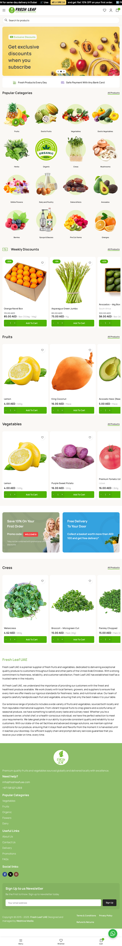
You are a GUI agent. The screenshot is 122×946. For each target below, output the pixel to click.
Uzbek (102, 483)
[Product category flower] (16, 187)
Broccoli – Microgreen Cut (65, 628)
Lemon (7, 398)
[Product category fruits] (16, 117)
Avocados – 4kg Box (109, 304)
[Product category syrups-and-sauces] (46, 223)
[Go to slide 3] (64, 71)
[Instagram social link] (16, 874)
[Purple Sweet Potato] (72, 456)
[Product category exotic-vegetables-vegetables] (105, 117)
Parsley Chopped (108, 628)
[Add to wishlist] (42, 263)
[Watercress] (25, 601)
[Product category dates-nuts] (75, 187)
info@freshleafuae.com (16, 782)
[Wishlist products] (104, 10)
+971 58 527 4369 (12, 788)
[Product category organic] (46, 152)
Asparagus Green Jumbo (64, 308)
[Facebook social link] (4, 874)
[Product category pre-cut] (75, 223)
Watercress (10, 628)
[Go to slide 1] (58, 71)
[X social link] (10, 874)
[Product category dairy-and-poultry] (46, 187)
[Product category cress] (75, 152)
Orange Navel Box (13, 308)
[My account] (111, 10)
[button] (25, 323)
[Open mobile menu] (4, 10)
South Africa (105, 308)
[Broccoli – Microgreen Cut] (72, 601)
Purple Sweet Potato (62, 483)
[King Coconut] (72, 371)
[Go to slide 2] (61, 71)
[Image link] (61, 757)
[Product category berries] (16, 223)
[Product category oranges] (105, 223)
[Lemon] (25, 371)
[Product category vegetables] (75, 117)
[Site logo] (23, 10)
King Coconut (58, 398)
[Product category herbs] (16, 152)
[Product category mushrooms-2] (105, 152)
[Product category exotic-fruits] (46, 117)
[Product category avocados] (105, 187)
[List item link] (61, 801)
